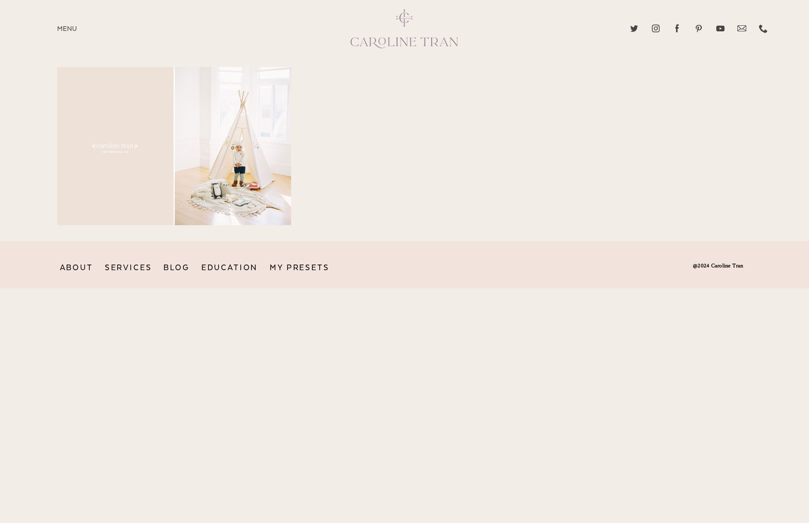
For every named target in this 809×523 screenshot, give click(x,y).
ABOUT (76, 268)
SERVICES (128, 268)
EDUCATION (229, 268)
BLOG (176, 268)
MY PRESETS (299, 268)
